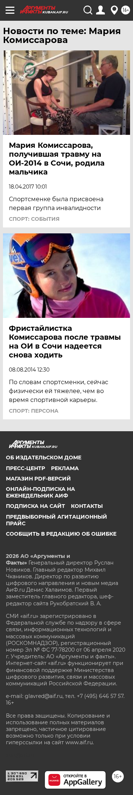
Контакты (87, 506)
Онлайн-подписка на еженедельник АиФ (40, 492)
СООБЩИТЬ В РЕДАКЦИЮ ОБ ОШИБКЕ (61, 533)
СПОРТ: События (34, 219)
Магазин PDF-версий (38, 478)
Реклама (65, 468)
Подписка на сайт (35, 506)
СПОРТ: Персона (33, 410)
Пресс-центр (25, 468)
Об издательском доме (43, 457)
